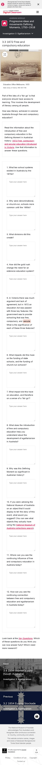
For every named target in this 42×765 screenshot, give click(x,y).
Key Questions (26, 638)
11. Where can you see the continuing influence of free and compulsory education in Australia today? (20, 560)
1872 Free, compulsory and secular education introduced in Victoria (21, 144)
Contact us (21, 761)
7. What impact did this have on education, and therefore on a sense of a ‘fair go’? (20, 395)
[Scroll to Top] (36, 750)
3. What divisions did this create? (18, 236)
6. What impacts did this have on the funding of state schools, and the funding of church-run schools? (20, 360)
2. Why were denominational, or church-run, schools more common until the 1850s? (20, 204)
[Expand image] (5, 54)
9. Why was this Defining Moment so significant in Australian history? (18, 471)
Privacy (7, 758)
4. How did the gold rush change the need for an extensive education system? (20, 267)
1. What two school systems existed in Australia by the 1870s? (20, 170)
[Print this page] (37, 716)
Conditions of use (20, 758)
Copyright (33, 758)
